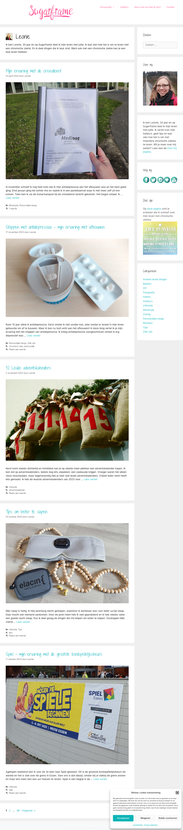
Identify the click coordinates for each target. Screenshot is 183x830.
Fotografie (149, 292)
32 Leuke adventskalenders (28, 368)
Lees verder (12, 197)
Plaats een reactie (17, 349)
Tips (20, 629)
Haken (146, 296)
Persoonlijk (106, 7)
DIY (145, 288)
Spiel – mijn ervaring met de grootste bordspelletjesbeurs (54, 654)
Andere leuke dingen (155, 279)
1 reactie (13, 208)
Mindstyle (13, 205)
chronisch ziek (16, 346)
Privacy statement (150, 825)
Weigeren (145, 818)
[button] (177, 792)
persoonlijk (29, 346)
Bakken (147, 283)
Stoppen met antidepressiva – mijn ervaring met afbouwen (55, 227)
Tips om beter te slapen (26, 511)
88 (18, 810)
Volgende (29, 810)
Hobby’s (124, 7)
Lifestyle (13, 487)
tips (10, 632)
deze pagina (154, 208)
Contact (170, 7)
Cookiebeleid (138, 825)
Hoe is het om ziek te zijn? (147, 7)
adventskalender (17, 490)
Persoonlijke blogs (28, 205)
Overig (146, 314)
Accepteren (123, 818)
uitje (11, 790)
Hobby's (148, 301)
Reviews (148, 323)
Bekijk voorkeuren (168, 818)
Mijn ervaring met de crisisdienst (33, 71)
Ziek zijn (31, 343)
